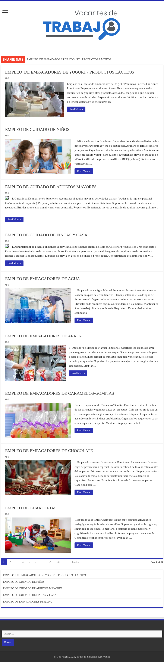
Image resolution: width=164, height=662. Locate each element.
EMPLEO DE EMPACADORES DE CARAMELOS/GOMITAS (59, 393)
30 (58, 562)
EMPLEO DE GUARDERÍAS (31, 508)
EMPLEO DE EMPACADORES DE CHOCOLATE (49, 450)
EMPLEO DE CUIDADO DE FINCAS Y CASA (46, 235)
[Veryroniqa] (82, 23)
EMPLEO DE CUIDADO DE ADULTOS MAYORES (51, 186)
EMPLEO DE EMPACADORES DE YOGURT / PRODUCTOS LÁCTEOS (69, 59)
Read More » (76, 109)
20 (50, 562)
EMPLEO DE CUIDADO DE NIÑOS (37, 129)
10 (42, 562)
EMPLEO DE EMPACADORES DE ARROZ (43, 336)
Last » (75, 562)
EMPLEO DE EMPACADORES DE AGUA (42, 278)
